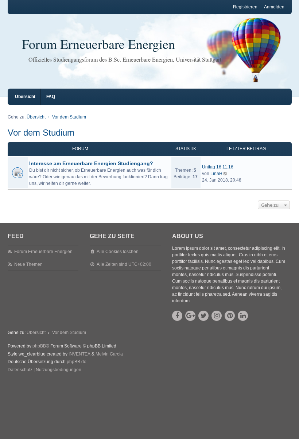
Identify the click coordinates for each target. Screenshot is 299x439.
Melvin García (109, 354)
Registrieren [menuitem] (245, 6)
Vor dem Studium (41, 132)
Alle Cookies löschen (118, 251)
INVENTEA (79, 354)
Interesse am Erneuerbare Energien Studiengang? (91, 163)
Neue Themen (28, 264)
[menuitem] (20, 370)
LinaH (216, 173)
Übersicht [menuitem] (25, 96)
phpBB (39, 346)
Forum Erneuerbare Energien (98, 44)
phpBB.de (76, 361)
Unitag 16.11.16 (217, 167)
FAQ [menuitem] (50, 96)
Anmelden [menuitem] (274, 6)
